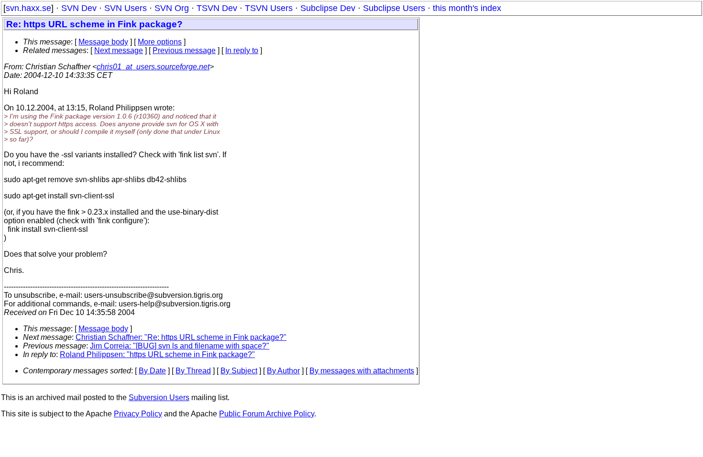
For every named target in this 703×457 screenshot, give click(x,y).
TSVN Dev (217, 8)
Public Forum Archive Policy (266, 414)
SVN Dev (79, 8)
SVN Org (171, 8)
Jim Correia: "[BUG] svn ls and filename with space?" (179, 346)
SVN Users (125, 8)
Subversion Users (159, 397)
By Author (283, 371)
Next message (118, 50)
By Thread (193, 371)
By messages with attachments (361, 371)
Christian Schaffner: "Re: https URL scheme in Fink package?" (181, 337)
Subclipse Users (394, 8)
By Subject (238, 371)
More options (160, 42)
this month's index (467, 8)
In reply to (241, 50)
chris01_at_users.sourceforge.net (153, 67)
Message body (103, 42)
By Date (152, 371)
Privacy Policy (138, 414)
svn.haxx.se (28, 8)
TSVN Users (269, 8)
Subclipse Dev (327, 8)
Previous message (184, 50)
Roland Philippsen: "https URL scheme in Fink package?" (157, 354)
